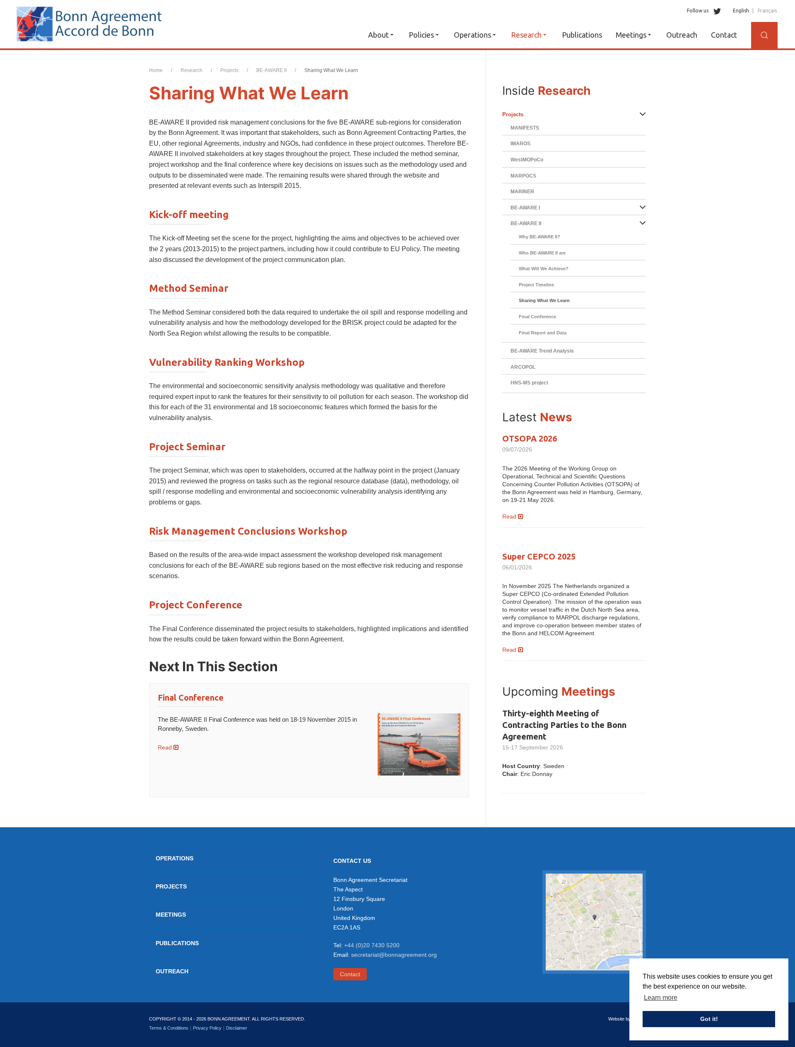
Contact (724, 35)
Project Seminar (187, 446)
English (741, 10)
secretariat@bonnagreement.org (394, 954)
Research (526, 35)
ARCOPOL (523, 367)
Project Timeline (536, 284)
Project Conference (195, 604)
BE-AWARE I (525, 208)
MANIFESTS (525, 128)
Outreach (681, 35)
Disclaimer (236, 1027)
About (378, 35)
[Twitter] (715, 10)
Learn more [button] (660, 997)
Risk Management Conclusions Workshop (248, 531)
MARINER (522, 192)
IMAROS (520, 143)
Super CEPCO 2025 (539, 556)
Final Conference (191, 697)
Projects (229, 70)
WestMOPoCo (527, 160)
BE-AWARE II (271, 70)
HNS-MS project (529, 383)
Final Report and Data (542, 332)
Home (156, 70)
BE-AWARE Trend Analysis (542, 351)
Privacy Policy (207, 1027)
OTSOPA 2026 (529, 438)
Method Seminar (189, 288)
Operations (472, 35)
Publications (582, 35)
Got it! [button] (709, 1019)
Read (165, 747)
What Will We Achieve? (544, 268)
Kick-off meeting (189, 214)
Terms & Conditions (168, 1027)
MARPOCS (523, 176)
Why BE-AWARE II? (539, 236)
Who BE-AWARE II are (542, 252)
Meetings (631, 35)
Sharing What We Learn (544, 300)
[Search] (764, 35)
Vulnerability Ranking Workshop (227, 362)
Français (767, 10)
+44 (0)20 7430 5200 (372, 945)
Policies (421, 35)
